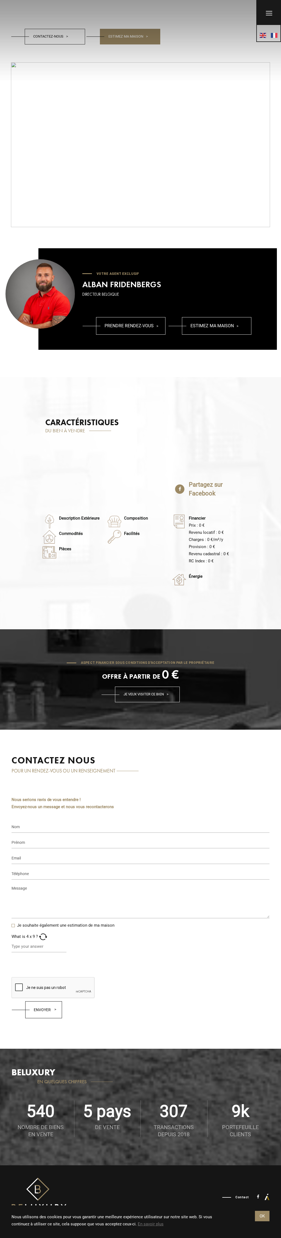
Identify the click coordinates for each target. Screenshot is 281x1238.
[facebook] (258, 1196)
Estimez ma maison (125, 36)
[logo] (39, 1197)
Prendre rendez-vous (129, 325)
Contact (242, 1197)
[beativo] (267, 1196)
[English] (263, 35)
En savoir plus (151, 1224)
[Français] (274, 35)
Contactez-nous (48, 36)
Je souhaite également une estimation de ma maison (65, 925)
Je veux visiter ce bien (143, 694)
